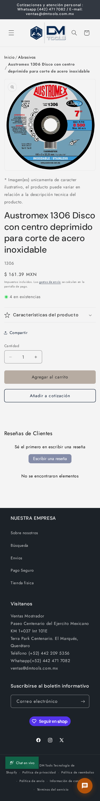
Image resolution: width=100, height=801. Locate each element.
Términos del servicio (53, 789)
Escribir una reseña (50, 458)
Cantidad (11, 345)
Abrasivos (27, 57)
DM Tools (46, 765)
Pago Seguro (22, 570)
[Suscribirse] (83, 701)
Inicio (9, 57)
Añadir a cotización (50, 396)
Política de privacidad (39, 772)
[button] (11, 33)
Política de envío (32, 781)
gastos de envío (50, 282)
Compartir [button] (19, 333)
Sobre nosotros (24, 533)
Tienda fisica (22, 583)
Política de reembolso (77, 772)
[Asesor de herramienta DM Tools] (85, 786)
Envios (16, 558)
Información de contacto (68, 781)
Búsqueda (19, 545)
